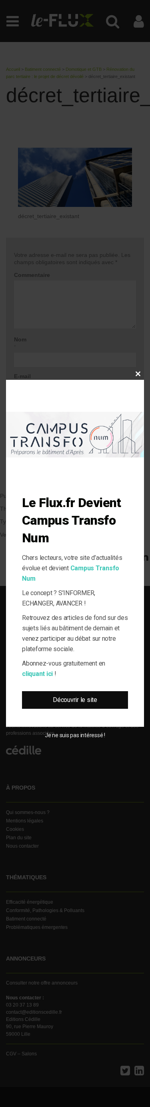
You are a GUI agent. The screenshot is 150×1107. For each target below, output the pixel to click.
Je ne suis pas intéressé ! (75, 735)
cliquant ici (37, 674)
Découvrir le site (75, 700)
